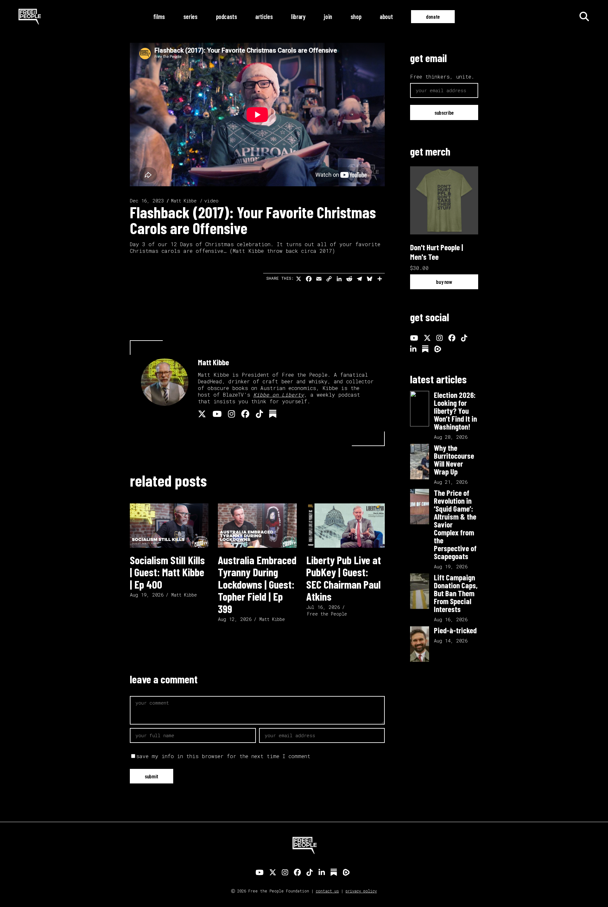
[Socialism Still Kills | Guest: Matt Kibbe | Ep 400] (169, 525)
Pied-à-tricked (455, 630)
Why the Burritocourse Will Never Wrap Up (454, 459)
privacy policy (361, 890)
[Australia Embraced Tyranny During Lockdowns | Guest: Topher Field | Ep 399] (257, 525)
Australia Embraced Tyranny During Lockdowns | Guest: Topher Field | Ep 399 (257, 584)
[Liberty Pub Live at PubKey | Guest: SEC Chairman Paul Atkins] (345, 525)
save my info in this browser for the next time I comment (223, 756)
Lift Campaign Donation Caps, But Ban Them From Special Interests (456, 593)
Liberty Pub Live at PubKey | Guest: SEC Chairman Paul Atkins (343, 578)
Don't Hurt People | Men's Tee (436, 251)
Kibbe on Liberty (278, 394)
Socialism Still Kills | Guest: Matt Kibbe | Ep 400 (167, 572)
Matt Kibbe (184, 201)
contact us (327, 890)
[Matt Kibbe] (164, 382)
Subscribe (444, 112)
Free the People (327, 614)
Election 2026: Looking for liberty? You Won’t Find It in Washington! (455, 410)
